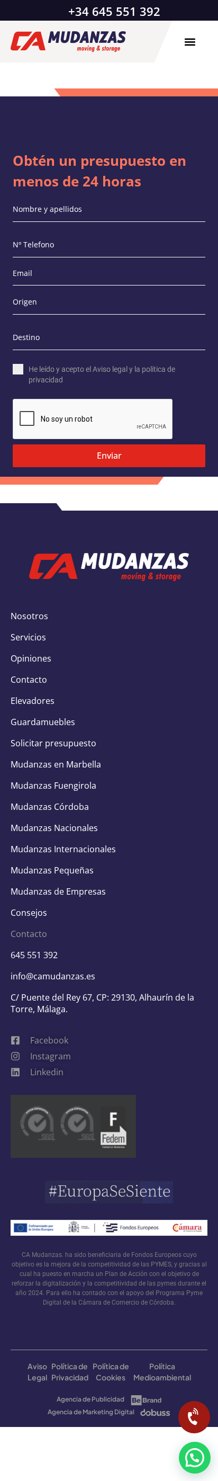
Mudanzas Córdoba (50, 807)
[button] (189, 41)
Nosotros (29, 616)
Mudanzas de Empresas (58, 891)
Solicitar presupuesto (53, 743)
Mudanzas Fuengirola (53, 785)
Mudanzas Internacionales (63, 849)
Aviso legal (110, 369)
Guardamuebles (43, 722)
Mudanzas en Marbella (56, 764)
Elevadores (32, 701)
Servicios (28, 637)
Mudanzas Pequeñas (52, 870)
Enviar (109, 455)
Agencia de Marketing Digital (91, 1412)
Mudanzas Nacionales (54, 828)
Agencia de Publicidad (90, 1399)
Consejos (29, 912)
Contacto (29, 679)
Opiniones (31, 658)
